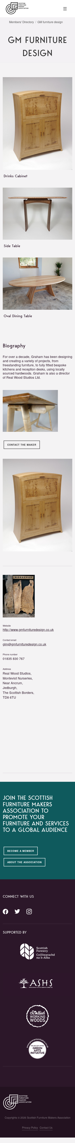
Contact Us (46, 1127)
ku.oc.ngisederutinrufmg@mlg (24, 644)
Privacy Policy (30, 1127)
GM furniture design (50, 22)
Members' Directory (21, 22)
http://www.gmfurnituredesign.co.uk (28, 629)
